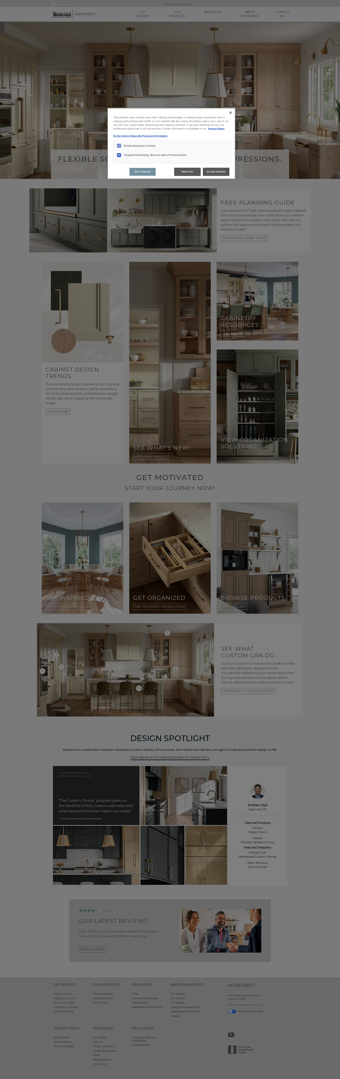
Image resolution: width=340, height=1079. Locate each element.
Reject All (187, 171)
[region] (171, 143)
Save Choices (142, 171)
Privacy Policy (216, 128)
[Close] (230, 112)
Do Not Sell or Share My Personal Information (140, 135)
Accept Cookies (216, 171)
